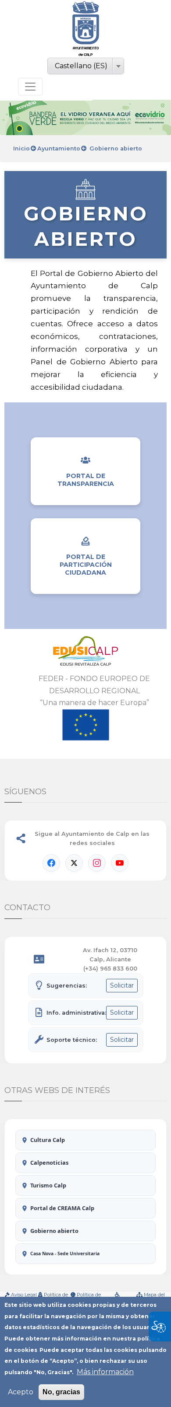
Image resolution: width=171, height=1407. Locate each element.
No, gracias (61, 1392)
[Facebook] (51, 863)
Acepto (20, 1392)
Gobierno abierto (54, 1231)
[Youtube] (119, 863)
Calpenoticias (49, 1162)
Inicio (21, 148)
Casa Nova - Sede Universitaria (65, 1253)
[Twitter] (74, 863)
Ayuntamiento (58, 148)
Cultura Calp (47, 1140)
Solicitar (122, 985)
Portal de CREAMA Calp (62, 1208)
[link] (85, 29)
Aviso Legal (24, 1295)
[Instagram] (97, 863)
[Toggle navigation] (30, 86)
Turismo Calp (48, 1185)
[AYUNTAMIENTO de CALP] (85, 23)
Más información (105, 1372)
